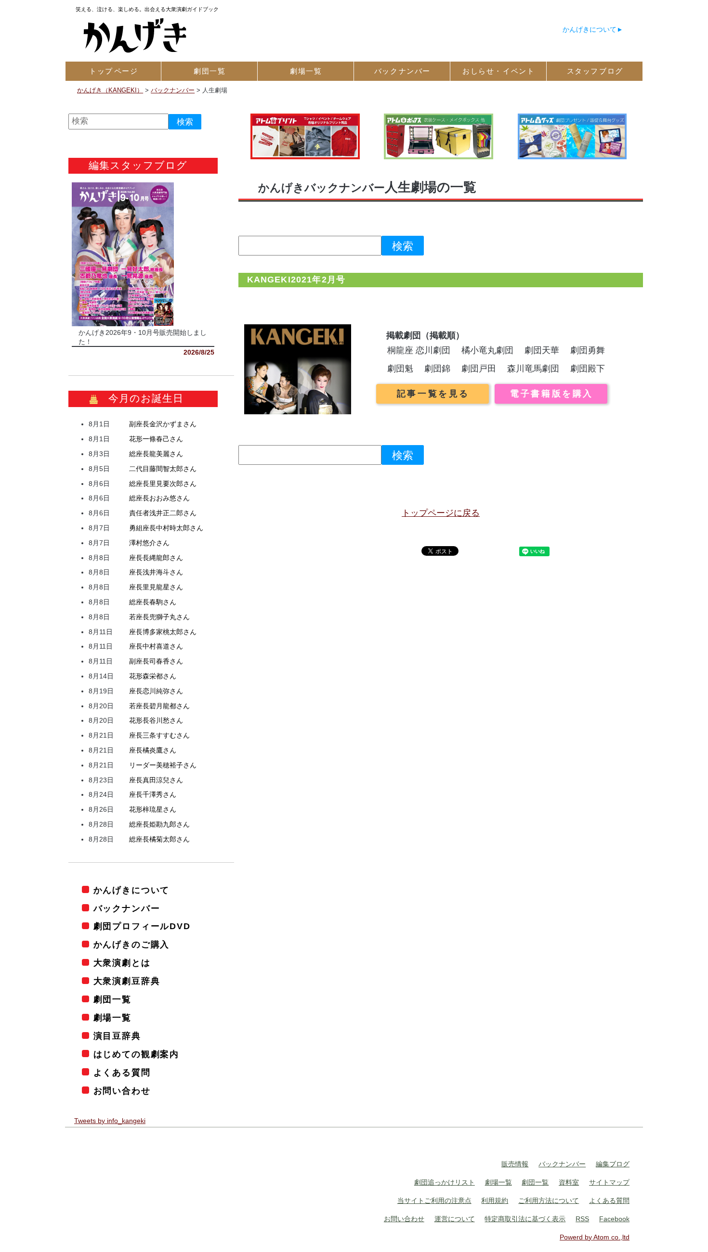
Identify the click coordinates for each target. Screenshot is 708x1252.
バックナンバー (126, 908)
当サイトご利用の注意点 (434, 1201)
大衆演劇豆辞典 (126, 981)
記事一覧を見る (433, 393)
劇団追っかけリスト (444, 1183)
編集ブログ (612, 1164)
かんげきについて (589, 29)
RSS (582, 1219)
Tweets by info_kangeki (109, 1120)
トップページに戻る (441, 513)
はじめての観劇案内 (136, 1055)
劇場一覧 (112, 1018)
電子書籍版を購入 (551, 393)
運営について (454, 1219)
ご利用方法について (548, 1201)
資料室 (569, 1183)
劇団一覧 (112, 1000)
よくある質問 (122, 1072)
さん (163, 424)
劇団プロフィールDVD (142, 927)
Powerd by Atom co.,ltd (594, 1237)
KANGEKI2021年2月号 (296, 279)
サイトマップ (609, 1183)
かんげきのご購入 (131, 945)
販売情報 (514, 1164)
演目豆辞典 (117, 1036)
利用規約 (494, 1201)
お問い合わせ (122, 1091)
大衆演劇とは (122, 963)
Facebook (614, 1219)
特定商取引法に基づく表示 (525, 1219)
